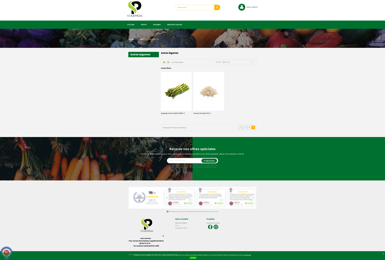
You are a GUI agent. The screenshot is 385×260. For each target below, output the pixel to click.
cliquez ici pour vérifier (211, 211)
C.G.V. (177, 225)
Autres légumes (140, 54)
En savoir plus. (247, 255)
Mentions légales (181, 223)
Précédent (241, 127)
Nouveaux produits (213, 223)
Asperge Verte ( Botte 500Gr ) (173, 113)
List (168, 62)
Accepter (193, 257)
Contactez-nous (181, 228)
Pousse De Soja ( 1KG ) (202, 113)
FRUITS (144, 24)
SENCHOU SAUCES (174, 24)
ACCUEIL (131, 24)
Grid (164, 62)
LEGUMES (157, 24)
